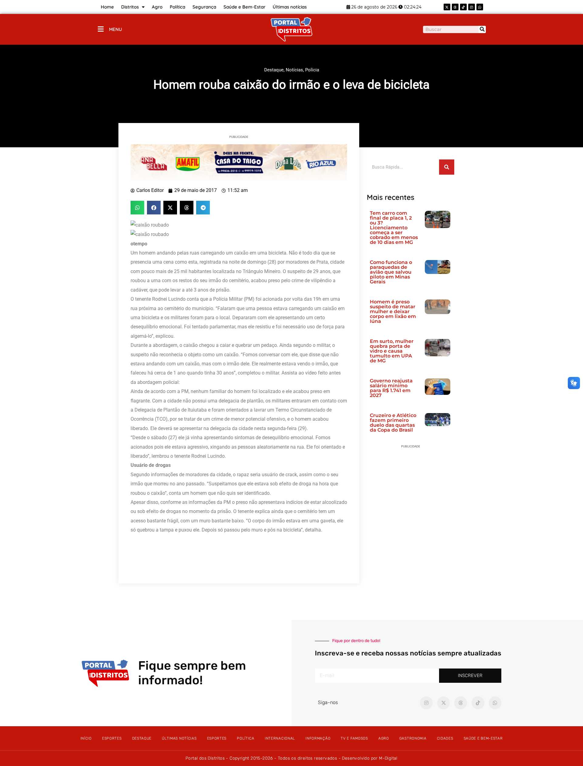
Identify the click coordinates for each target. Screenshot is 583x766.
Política (177, 7)
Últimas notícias (290, 7)
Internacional (280, 738)
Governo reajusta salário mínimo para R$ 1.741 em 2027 (391, 388)
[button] (137, 207)
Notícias (294, 70)
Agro (157, 7)
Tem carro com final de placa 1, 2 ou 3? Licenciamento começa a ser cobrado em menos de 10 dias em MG (394, 227)
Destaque (274, 70)
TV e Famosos (354, 738)
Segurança (204, 7)
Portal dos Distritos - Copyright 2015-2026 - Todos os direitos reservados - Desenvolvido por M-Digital (291, 758)
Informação (317, 738)
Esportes (112, 738)
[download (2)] (239, 162)
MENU (115, 29)
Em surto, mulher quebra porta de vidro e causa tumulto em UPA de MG (392, 351)
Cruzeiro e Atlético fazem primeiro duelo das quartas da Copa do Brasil (393, 422)
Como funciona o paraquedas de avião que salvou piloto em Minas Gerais (391, 272)
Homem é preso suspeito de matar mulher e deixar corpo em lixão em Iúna (393, 311)
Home (107, 7)
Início (86, 738)
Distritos (130, 7)
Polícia (312, 70)
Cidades (445, 738)
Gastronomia (413, 738)
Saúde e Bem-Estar (244, 7)
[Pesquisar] (482, 29)
